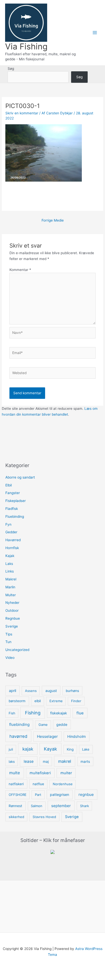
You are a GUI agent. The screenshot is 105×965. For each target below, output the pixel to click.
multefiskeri (40, 773)
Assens (31, 691)
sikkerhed (16, 817)
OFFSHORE (18, 795)
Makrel (10, 579)
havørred (18, 736)
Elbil (8, 485)
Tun (8, 642)
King (70, 749)
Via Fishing (26, 46)
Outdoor (12, 610)
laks (12, 761)
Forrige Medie (53, 220)
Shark (84, 806)
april (12, 690)
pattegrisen (59, 794)
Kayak (50, 749)
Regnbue (12, 618)
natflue (38, 784)
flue (80, 713)
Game (43, 725)
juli (11, 749)
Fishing (33, 712)
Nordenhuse (63, 784)
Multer (10, 595)
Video (10, 658)
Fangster (12, 493)
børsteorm (17, 701)
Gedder (11, 532)
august (51, 690)
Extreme (56, 701)
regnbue (86, 794)
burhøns (72, 691)
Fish (12, 713)
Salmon (36, 806)
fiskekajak (58, 713)
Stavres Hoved (44, 817)
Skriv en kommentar (21, 113)
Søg (11, 68)
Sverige (11, 626)
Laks (9, 564)
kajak (27, 749)
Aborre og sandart (20, 477)
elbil (37, 701)
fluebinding (19, 724)
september (61, 805)
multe (14, 772)
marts (85, 761)
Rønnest (15, 806)
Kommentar (20, 270)
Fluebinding (14, 516)
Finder (76, 701)
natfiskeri (16, 784)
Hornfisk (12, 548)
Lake (85, 749)
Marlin (10, 587)
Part (38, 795)
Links (9, 571)
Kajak (9, 556)
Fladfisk (11, 509)
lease (29, 761)
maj (46, 761)
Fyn (8, 524)
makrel (64, 761)
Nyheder (12, 603)
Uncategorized (17, 650)
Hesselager (47, 736)
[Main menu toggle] (95, 33)
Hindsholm (76, 736)
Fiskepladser (15, 501)
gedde (61, 724)
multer (66, 773)
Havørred (13, 540)
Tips (8, 634)
